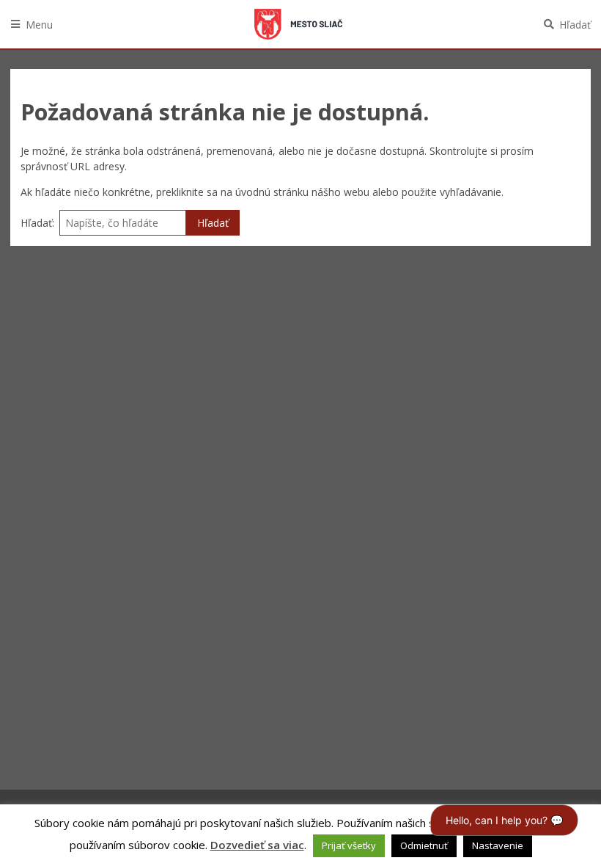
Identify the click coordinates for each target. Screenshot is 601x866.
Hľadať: (37, 223)
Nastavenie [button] (497, 845)
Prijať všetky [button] (349, 845)
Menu (39, 25)
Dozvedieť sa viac (257, 844)
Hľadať (575, 25)
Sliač (298, 24)
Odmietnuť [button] (424, 845)
